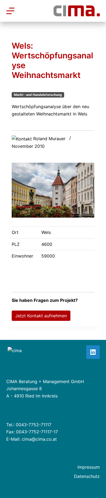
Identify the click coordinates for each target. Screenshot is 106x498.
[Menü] (10, 11)
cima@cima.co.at (39, 439)
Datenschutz (87, 476)
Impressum (88, 467)
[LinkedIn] (93, 352)
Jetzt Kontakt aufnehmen (41, 315)
